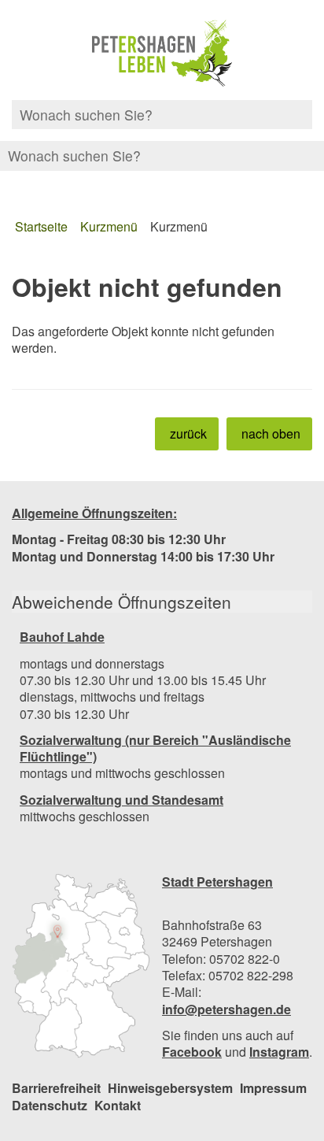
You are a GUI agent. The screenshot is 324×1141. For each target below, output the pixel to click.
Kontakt (117, 1105)
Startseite (41, 226)
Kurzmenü (109, 226)
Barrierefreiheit (56, 1088)
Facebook (192, 1052)
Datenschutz (49, 1105)
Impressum (273, 1088)
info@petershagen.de (226, 1009)
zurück (188, 433)
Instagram (279, 1052)
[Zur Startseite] (162, 54)
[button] (81, 965)
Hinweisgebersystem (170, 1088)
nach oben (270, 433)
